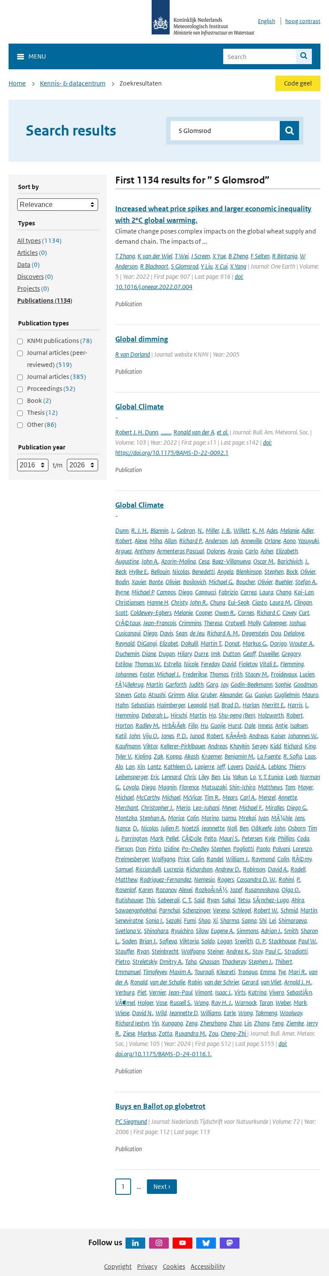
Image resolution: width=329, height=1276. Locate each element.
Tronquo (247, 972)
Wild (161, 1013)
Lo (253, 777)
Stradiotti (296, 951)
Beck (120, 571)
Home (17, 83)
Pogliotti (243, 849)
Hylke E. (138, 571)
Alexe (141, 541)
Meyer (229, 807)
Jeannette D (183, 1013)
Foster (147, 674)
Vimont (203, 992)
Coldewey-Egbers (150, 612)
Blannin (159, 530)
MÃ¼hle (281, 818)
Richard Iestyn (132, 1023)
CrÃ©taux (128, 623)
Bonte (156, 582)
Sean (181, 633)
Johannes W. (302, 736)
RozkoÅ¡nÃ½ (211, 890)
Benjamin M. (239, 756)
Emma (267, 972)
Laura (266, 592)
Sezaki (173, 920)
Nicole (191, 664)
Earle (230, 1013)
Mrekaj (247, 818)
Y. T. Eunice (270, 777)
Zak (158, 756)
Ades (272, 530)
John (134, 736)
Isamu (228, 818)
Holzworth (271, 715)
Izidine (171, 849)
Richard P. (191, 541)
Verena (221, 910)
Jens (300, 818)
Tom (290, 787)
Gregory (290, 654)
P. (298, 879)
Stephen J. (260, 961)
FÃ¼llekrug (129, 684)
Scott (121, 612)
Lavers (235, 766)
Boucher (245, 582)
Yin (155, 1023)
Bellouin (160, 571)
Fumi (190, 920)
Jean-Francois (159, 623)
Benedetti (203, 571)
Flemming (292, 664)
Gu (248, 695)
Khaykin (239, 746)
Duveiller (268, 654)
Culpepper (275, 623)
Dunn (122, 530)
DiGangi (147, 643)
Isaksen (299, 725)
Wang (201, 1002)
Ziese (129, 1033)
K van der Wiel (155, 256)
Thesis (42, 412)
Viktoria (189, 941)
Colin (193, 818)
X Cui (221, 266)
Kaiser (278, 736)
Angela (225, 571)
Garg (212, 684)
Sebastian (142, 705)
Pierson (124, 849)
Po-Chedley (195, 849)
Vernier (157, 992)
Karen (145, 890)
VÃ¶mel (125, 1002)
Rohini (286, 879)
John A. (150, 561)
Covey (289, 612)
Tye (282, 972)
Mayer (305, 787)
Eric (154, 777)
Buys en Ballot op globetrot (160, 1106)
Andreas (258, 736)
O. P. (260, 941)
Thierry (297, 766)
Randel (214, 859)
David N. (142, 1013)
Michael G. (221, 582)
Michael (124, 797)
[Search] (304, 56)
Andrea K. (238, 951)
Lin (247, 1023)
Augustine (127, 561)
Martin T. (211, 643)
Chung (217, 602)
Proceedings (51, 388)
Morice (176, 818)
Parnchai (169, 910)
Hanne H (157, 602)
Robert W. (266, 910)
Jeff (221, 766)
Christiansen (129, 602)
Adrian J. (271, 931)
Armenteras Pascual (180, 551)
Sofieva (168, 941)
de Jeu (197, 633)
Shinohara (156, 931)
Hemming (127, 715)
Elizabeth (287, 551)
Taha (191, 961)
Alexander (230, 695)
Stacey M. (256, 674)
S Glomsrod (184, 266)
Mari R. (297, 972)
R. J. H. (139, 530)
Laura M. (280, 602)
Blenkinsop (249, 571)
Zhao (235, 1023)
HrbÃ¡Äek (173, 725)
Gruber (208, 695)
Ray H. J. (221, 1002)
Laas (310, 756)
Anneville (251, 541)
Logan (224, 941)
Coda (303, 838)
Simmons (247, 931)
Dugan (167, 654)
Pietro (122, 961)
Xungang (172, 1023)
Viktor (150, 746)
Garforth (175, 684)
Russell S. (180, 1002)
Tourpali (204, 972)
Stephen (274, 571)
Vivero (276, 992)
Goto (140, 695)
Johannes (126, 674)
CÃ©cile (191, 838)
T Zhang (125, 256)
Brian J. (148, 941)
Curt (304, 612)
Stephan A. (152, 818)
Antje (281, 725)
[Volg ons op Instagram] (158, 1243)
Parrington (134, 838)
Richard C (268, 612)
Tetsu (244, 900)
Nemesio (204, 879)
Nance (122, 828)
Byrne (122, 592)
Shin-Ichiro (242, 787)
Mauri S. (229, 838)
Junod (197, 736)
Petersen (252, 838)
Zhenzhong (213, 1023)
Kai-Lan (304, 592)
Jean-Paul (180, 992)
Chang (283, 592)
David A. (255, 766)
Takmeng (266, 1013)
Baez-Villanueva (231, 561)
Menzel (266, 797)
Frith (236, 674)
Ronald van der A (193, 432)
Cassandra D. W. (256, 879)
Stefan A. (306, 582)
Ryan (213, 900)
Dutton (231, 654)
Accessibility (208, 1266)
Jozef (236, 890)
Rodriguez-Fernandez (165, 879)
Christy (179, 602)
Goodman (305, 684)
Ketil (120, 736)
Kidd (275, 746)
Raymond (263, 859)
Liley (203, 777)
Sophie (283, 684)
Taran (266, 1002)
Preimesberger (132, 859)
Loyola (131, 787)
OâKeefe (261, 828)
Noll (232, 828)
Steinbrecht (165, 951)
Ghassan (209, 961)
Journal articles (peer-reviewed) (57, 359)
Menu (37, 56)
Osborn (296, 828)
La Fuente (269, 756)
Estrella (172, 664)
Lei (272, 920)
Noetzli (190, 828)
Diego (185, 592)
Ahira (297, 900)
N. (200, 530)
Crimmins (190, 623)
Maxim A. (180, 972)
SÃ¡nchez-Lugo (271, 900)
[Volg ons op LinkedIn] (135, 1243)
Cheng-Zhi (234, 1033)
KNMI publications (59, 341)
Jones (167, 736)
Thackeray (234, 961)
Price (183, 859)
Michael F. (251, 807)
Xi (215, 920)
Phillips (286, 838)
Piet (142, 992)
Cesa (203, 561)
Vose (161, 1002)
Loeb (291, 777)
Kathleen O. (178, 766)
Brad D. (230, 705)
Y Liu (206, 266)
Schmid (289, 910)
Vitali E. (269, 664)
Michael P (143, 592)
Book (39, 400)
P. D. (181, 736)
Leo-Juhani (206, 807)
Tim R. (212, 797)
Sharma (229, 920)
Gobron (186, 530)
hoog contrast (302, 21)
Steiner (215, 951)
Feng (278, 1023)
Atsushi (156, 695)
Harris (294, 705)
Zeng (191, 1023)
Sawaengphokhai (135, 910)
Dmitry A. (170, 961)
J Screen (200, 256)
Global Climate (139, 406)
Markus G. (254, 643)
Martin (154, 684)
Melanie (289, 530)
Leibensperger (131, 777)
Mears (229, 797)
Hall (214, 705)
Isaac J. (223, 992)
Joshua (297, 623)
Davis (166, 633)
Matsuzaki (214, 787)
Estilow (123, 664)
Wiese (122, 1013)
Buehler (284, 582)
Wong (245, 1013)
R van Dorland (132, 354)
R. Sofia (292, 756)
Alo (119, 766)
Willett (241, 530)
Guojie (217, 725)
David (229, 664)
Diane (149, 654)
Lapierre (204, 766)
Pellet (172, 838)
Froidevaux (284, 674)
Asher (266, 551)
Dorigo (278, 643)
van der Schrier (221, 982)
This (150, 900)
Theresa (213, 623)
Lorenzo (302, 849)
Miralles (274, 807)
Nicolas (180, 571)
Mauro (310, 695)
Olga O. (290, 890)
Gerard (250, 982)
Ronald (138, 982)
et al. (222, 432)
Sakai (228, 900)
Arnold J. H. (297, 982)
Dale (249, 725)
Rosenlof (125, 890)
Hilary (184, 654)
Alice (192, 695)
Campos (166, 592)
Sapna (249, 920)
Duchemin (127, 654)
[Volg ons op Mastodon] (229, 1243)
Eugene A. (222, 931)
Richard (293, 746)
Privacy (147, 1266)
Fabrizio (228, 592)
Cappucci (205, 592)
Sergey (259, 746)
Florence (189, 787)
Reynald (125, 643)
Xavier (139, 582)
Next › (161, 1186)
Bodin (122, 582)
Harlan (250, 705)
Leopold (197, 705)
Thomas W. (148, 664)
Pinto (154, 849)
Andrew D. (227, 869)
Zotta (165, 1033)
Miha (156, 541)
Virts (239, 992)
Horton (124, 725)
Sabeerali (168, 900)
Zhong (261, 1023)
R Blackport (154, 266)
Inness (265, 725)
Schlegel (241, 910)
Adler (308, 530)
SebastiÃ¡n (299, 992)
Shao (204, 920)
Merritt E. (273, 705)
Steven (123, 695)
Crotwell (235, 623)
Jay (224, 684)
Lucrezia (173, 869)
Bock (292, 571)
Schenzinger (196, 910)
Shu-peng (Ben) (236, 715)
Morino (210, 818)
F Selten (260, 256)
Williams (210, 1013)
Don (140, 849)
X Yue (219, 256)
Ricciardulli (148, 869)
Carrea (248, 592)
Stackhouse (282, 941)
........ (166, 432)
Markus (147, 1033)
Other (42, 424)
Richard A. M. (223, 633)
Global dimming (141, 339)
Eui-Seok (238, 602)
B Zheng (238, 256)
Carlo (251, 551)
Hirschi (178, 715)
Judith (196, 684)
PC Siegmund (131, 1121)
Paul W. (307, 941)
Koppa (174, 756)
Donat (232, 643)
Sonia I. (154, 920)
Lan (130, 766)
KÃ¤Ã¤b (236, 736)
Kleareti (225, 972)
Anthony (144, 551)
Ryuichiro (182, 931)
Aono (289, 541)
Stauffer (124, 951)
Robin (195, 982)
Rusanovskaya (262, 890)
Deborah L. (154, 715)
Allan (170, 541)
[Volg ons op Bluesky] (206, 1243)
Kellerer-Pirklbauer (182, 746)
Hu (204, 725)
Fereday (210, 664)
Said (199, 900)
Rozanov (166, 890)
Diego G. (297, 807)
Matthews (270, 787)
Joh (234, 541)
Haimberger (171, 705)
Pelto (210, 838)
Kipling (143, 756)
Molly (254, 623)
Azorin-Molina (178, 561)
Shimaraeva (292, 920)
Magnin (167, 787)
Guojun (263, 695)
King (310, 746)
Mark (156, 838)
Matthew (126, 879)
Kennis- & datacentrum (72, 83)
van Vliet (271, 982)
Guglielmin (286, 695)
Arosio (234, 551)
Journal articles (56, 376)
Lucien (306, 674)
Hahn (122, 705)
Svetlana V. (128, 931)
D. (135, 828)
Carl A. (248, 797)
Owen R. (225, 612)
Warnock (246, 1002)
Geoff (249, 654)
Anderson (216, 541)
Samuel (124, 869)
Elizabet (168, 643)
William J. (237, 859)
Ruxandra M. (190, 1033)
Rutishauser (129, 900)
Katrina (257, 992)
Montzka (126, 818)
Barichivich (289, 561)
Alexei (185, 890)
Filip (193, 725)
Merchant (126, 807)
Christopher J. (157, 807)
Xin (141, 766)
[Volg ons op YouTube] (182, 1243)
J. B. (226, 530)
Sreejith (244, 941)
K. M (258, 530)
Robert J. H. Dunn (136, 432)
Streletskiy (144, 961)
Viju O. (151, 736)
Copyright (118, 1266)
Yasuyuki (308, 541)
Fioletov (248, 664)
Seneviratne (129, 920)
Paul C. (273, 951)
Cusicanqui (128, 633)
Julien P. (170, 828)
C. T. (186, 900)
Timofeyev (155, 972)
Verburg (125, 992)
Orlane (272, 541)
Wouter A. (301, 643)
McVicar (192, 797)
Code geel (298, 83)
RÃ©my (301, 859)
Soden (129, 941)
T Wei (181, 256)
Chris (190, 777)
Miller (212, 530)
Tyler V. (123, 756)
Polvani (281, 849)
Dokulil (189, 643)
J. (172, 530)
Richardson (199, 869)
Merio (183, 807)
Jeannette (212, 828)
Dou (276, 633)
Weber (283, 1002)
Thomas (218, 674)
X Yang (238, 266)
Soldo (208, 941)
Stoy (257, 951)
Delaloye (294, 633)
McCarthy (147, 797)
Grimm (176, 695)
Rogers (225, 879)
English (266, 21)
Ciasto (259, 602)
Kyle (270, 838)
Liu (226, 777)
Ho (212, 715)
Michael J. (168, 674)
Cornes (246, 612)
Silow (202, 931)
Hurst (235, 725)
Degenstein (255, 633)
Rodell (297, 869)
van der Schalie (167, 982)
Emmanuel (128, 972)
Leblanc (277, 766)
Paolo (263, 849)
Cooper (203, 612)
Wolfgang (163, 859)
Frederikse (194, 674)
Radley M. (147, 725)
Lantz (154, 766)
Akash (191, 756)
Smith (291, 931)
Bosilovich (194, 582)
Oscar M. (264, 561)
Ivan (263, 818)
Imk (215, 654)
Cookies (174, 1266)
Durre (201, 654)
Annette (287, 797)
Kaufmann (128, 746)
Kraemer (211, 756)
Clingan (303, 602)
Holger (145, 1002)
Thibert (283, 961)
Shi (262, 920)
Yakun (240, 777)
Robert (123, 541)
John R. (198, 602)
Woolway (291, 1013)
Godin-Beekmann (251, 684)
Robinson (254, 869)
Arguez (123, 551)
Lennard (171, 777)
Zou (213, 1033)
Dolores (215, 551)
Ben (215, 777)
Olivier (307, 571)
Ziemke (295, 1023)
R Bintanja (284, 256)
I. (306, 705)
